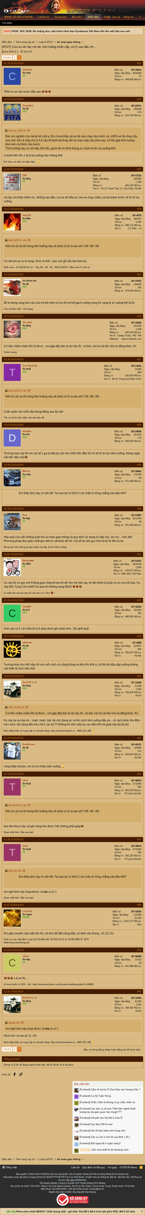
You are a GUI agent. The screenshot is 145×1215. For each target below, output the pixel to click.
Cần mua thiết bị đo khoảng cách (104, 1149)
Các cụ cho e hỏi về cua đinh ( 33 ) (105, 1136)
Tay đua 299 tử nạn (96, 1124)
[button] (83, 17)
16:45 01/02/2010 (14, 464)
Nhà (139, 924)
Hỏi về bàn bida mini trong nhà (102, 1130)
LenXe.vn (43, 16)
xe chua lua (29, 280)
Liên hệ (75, 1167)
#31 (139, 554)
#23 (139, 169)
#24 (139, 209)
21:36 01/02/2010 (14, 839)
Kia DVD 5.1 (11, 51)
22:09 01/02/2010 (14, 949)
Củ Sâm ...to (134, 228)
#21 (139, 63)
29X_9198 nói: (17, 707)
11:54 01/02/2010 (13, 169)
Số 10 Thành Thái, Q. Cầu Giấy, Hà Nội (121, 188)
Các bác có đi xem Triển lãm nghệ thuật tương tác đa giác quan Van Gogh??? (107, 1110)
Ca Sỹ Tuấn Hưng (95, 1095)
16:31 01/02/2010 (14, 316)
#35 (139, 738)
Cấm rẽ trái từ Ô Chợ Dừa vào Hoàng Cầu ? (110, 1089)
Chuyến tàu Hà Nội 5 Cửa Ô (101, 1117)
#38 (139, 905)
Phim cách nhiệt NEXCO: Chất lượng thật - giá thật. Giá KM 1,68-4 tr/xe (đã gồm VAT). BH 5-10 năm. (75, 1211)
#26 (139, 316)
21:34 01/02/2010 (14, 773)
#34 (139, 676)
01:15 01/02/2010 (14, 63)
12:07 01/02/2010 (14, 209)
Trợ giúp (112, 1167)
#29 (139, 464)
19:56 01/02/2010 (14, 676)
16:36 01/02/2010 (14, 359)
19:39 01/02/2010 (14, 600)
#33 (139, 636)
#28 (139, 424)
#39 (139, 949)
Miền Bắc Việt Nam (131, 573)
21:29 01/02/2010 (14, 738)
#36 (139, 773)
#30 (139, 508)
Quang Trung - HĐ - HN (129, 335)
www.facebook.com (131, 339)
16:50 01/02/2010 (14, 554)
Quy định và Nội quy (93, 1167)
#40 (139, 991)
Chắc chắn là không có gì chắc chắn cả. (108, 1102)
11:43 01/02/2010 (13, 99)
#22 (139, 99)
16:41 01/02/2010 (14, 424)
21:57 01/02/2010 (14, 905)
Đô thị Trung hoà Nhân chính (126, 379)
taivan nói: (14, 1022)
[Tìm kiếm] (140, 17)
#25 (139, 274)
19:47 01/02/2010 (14, 636)
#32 (139, 600)
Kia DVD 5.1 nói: (18, 240)
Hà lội (138, 695)
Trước (7, 57)
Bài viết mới (81, 1084)
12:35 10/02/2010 (14, 991)
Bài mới (76, 16)
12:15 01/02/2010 (14, 274)
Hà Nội (137, 655)
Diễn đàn (93, 16)
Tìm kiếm (7, 22)
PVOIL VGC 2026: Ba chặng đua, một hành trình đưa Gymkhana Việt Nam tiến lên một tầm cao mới (70, 31)
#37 (139, 839)
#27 (139, 359)
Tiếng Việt (11, 1167)
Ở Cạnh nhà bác (132, 793)
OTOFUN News (128, 1167)
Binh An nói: (15, 870)
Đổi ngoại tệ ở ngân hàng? (100, 1143)
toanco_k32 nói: (18, 130)
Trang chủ (60, 16)
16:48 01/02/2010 (14, 508)
